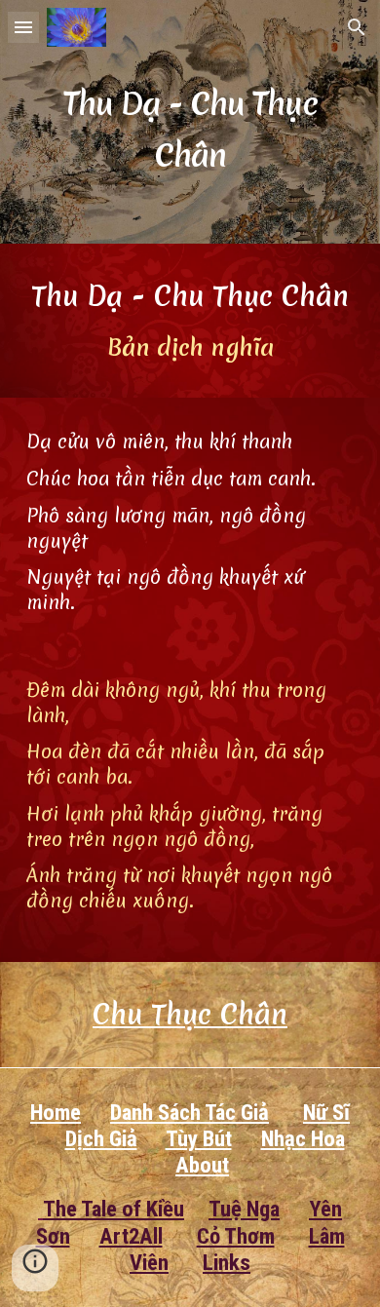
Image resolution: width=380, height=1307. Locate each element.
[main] (190, 122)
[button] (23, 27)
